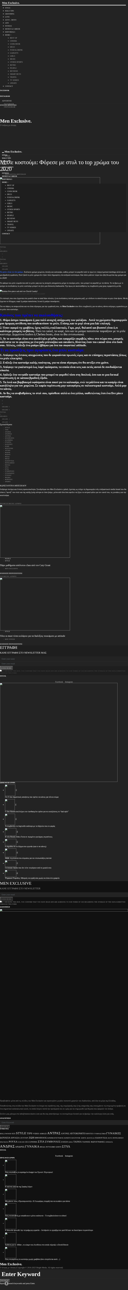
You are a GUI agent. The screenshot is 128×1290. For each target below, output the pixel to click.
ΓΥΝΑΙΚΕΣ (113, 1133)
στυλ (7, 469)
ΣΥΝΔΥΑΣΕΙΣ (9, 473)
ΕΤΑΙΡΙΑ (8, 442)
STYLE (7, 8)
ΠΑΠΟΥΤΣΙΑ (9, 461)
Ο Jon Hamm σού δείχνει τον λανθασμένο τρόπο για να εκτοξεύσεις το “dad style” (37, 811)
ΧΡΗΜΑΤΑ (109, 1142)
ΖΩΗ (31, 1137)
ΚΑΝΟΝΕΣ (8, 444)
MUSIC (13, 59)
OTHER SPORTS (16, 62)
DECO (12, 47)
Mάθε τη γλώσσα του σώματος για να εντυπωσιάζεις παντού (28, 858)
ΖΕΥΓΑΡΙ (24, 1138)
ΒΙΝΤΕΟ (90, 1134)
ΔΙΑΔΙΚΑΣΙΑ (9, 438)
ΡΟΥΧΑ (7, 465)
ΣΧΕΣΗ (64, 1142)
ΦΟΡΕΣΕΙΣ (8, 479)
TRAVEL (13, 77)
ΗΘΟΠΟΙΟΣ (41, 1138)
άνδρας (8, 432)
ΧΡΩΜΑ (8, 481)
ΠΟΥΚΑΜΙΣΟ (9, 463)
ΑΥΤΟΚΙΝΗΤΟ (78, 1133)
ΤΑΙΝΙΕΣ (86, 1142)
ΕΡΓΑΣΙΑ (15, 1138)
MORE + (8, 35)
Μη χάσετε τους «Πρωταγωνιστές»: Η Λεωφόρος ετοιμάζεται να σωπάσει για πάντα (37, 1201)
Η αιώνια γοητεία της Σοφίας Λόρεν (18, 1187)
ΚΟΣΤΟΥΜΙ (9, 448)
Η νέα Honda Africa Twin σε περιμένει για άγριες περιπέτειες (28, 837)
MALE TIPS (9, 11)
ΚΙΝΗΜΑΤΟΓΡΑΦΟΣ (55, 1138)
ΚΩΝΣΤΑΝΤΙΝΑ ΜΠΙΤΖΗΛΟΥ (13, 486)
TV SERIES (14, 80)
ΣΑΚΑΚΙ (21, 1142)
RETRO (13, 65)
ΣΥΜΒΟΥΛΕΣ (9, 471)
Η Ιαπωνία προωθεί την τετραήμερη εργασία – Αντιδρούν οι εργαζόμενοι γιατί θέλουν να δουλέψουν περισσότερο (49, 1230)
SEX (14, 1134)
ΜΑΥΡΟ (7, 454)
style (7, 427)
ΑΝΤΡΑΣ (8, 436)
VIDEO (36, 1133)
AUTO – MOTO (10, 20)
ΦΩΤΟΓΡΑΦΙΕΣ (98, 1142)
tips (6, 429)
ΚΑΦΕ (7, 446)
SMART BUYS (15, 74)
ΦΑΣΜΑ (7, 477)
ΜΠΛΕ (7, 458)
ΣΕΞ (27, 1142)
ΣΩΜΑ (70, 1142)
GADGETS (14, 53)
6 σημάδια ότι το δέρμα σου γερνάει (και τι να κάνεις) (25, 846)
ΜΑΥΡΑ (7, 452)
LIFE (7, 23)
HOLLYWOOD (5, 1134)
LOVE (7, 17)
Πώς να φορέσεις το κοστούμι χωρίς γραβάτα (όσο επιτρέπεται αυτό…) (32, 1259)
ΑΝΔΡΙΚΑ (8, 434)
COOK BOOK (15, 44)
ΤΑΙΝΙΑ (77, 1141)
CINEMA (13, 41)
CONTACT (9, 86)
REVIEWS (14, 71)
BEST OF (13, 38)
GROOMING (9, 14)
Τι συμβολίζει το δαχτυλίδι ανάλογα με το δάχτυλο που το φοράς (30, 826)
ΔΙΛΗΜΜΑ (9, 440)
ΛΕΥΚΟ (7, 450)
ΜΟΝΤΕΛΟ (91, 1138)
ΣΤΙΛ (7, 467)
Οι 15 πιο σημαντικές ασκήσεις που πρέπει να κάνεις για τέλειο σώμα (31, 797)
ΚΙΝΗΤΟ (67, 1138)
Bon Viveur (10, 639)
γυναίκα (32, 1146)
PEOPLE (13, 68)
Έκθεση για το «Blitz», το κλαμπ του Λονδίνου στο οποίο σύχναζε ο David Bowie (36, 1245)
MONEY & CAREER (12, 29)
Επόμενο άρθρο (8, 576)
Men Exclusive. (11, 2)
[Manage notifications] (6, 1283)
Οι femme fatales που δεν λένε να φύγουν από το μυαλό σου (28, 868)
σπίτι (59, 1147)
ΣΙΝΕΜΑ (33, 1142)
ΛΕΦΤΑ (83, 1138)
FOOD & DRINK (16, 50)
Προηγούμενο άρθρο (11, 503)
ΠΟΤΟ (110, 1138)
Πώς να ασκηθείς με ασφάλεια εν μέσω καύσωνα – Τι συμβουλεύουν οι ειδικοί (35, 1216)
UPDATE (13, 83)
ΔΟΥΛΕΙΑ (5, 1137)
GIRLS (12, 56)
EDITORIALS (10, 32)
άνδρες (20, 1147)
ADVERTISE (7, 101)
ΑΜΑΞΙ (43, 1134)
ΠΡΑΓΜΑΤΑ (4, 1142)
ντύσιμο (51, 1147)
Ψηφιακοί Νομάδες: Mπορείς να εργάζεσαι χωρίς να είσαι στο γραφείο (32, 878)
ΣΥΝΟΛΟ (8, 475)
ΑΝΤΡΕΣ (65, 1133)
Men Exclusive (11, 568)
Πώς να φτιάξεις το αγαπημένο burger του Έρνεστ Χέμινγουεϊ (29, 1172)
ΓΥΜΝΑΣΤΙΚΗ (100, 1134)
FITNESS (8, 26)
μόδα (7, 456)
